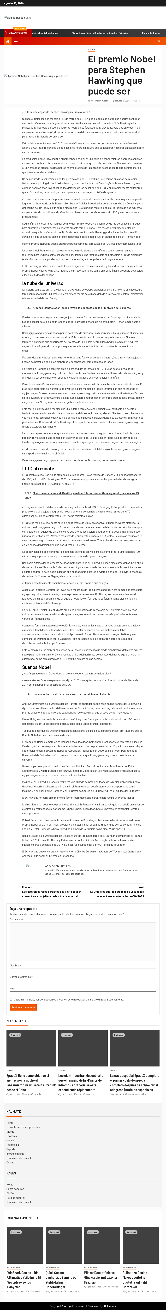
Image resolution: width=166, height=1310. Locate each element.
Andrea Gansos (49, 770)
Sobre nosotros (15, 1189)
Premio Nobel (81, 112)
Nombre (15, 965)
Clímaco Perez (34, 1291)
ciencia (10, 1140)
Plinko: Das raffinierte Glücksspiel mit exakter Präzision (83, 32)
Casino (10, 1162)
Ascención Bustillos (100, 101)
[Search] (159, 41)
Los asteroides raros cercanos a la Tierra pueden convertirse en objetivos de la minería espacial (51, 892)
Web (12, 988)
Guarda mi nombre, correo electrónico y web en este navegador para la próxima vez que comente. (69, 999)
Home (9, 1122)
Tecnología (12, 1144)
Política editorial (15, 1197)
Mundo (10, 1131)
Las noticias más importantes (23, 1127)
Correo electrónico (21, 976)
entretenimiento (15, 1153)
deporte (10, 1149)
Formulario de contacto (19, 1158)
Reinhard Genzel (85, 766)
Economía (12, 1136)
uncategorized (14, 1267)
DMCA (10, 1193)
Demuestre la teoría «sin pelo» (54, 638)
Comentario (17, 919)
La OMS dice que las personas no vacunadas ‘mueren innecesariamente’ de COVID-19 (117, 892)
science (91, 50)
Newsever (93, 1306)
